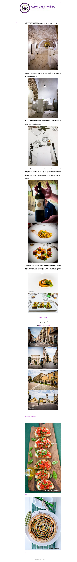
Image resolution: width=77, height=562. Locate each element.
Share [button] (16, 22)
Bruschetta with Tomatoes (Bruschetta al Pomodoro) (38, 493)
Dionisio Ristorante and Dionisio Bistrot (32, 72)
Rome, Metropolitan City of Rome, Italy (31, 416)
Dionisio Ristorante (43, 317)
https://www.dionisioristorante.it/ (44, 325)
